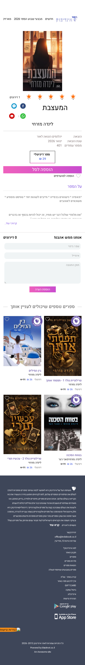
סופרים (73, 556)
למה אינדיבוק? (62, 6)
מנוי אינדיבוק (24, 6)
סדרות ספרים (70, 561)
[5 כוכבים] (73, 96)
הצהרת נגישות (69, 598)
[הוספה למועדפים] (47, 320)
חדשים (49, 19)
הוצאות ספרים (70, 565)
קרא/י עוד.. (11, 223)
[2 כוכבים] (39, 96)
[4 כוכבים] (62, 96)
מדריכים (37, 6)
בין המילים (35, 371)
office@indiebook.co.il (65, 536)
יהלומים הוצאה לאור (49, 136)
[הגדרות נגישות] (10, 630)
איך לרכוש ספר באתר (67, 581)
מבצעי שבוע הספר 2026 (28, 19)
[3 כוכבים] (50, 96)
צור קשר (12, 6)
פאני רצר (64, 459)
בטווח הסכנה (74, 455)
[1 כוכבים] (28, 96)
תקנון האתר (71, 552)
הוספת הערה (42, 289)
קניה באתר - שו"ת (68, 577)
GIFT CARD (49, 6)
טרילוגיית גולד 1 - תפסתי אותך (64, 380)
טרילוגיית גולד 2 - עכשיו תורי (24, 459)
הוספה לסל (42, 170)
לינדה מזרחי (42, 124)
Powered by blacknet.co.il (42, 647)
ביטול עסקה (71, 589)
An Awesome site (42, 651)
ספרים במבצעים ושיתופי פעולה (62, 569)
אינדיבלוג (72, 594)
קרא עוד (54, 525)
